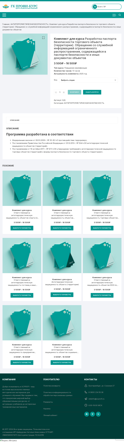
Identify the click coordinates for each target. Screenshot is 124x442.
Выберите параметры (22, 228)
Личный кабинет (50, 415)
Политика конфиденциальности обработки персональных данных (57, 393)
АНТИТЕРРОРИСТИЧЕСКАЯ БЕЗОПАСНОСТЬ (29, 24)
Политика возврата (51, 386)
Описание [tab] (14, 120)
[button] (43, 38)
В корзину (74, 92)
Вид (55, 80)
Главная (5, 24)
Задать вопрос (92, 92)
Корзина (46, 408)
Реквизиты (48, 402)
